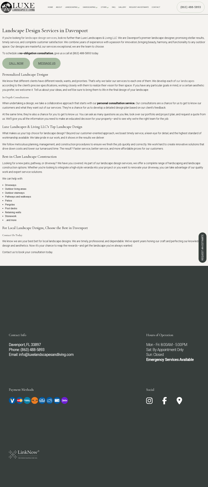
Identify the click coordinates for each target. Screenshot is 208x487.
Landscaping (71, 7)
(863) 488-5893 (190, 7)
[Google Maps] (179, 402)
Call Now (16, 63)
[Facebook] (164, 402)
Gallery (122, 7)
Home (50, 7)
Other (104, 7)
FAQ (113, 7)
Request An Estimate (139, 7)
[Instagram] (149, 402)
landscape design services (41, 37)
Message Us (46, 63)
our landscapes (185, 81)
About (59, 7)
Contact (156, 7)
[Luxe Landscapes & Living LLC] (18, 6)
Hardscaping (89, 7)
